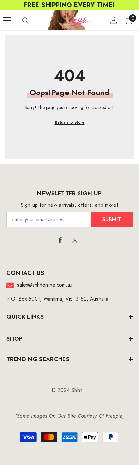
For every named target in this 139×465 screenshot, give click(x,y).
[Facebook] (60, 240)
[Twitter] (75, 240)
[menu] (7, 20)
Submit (111, 219)
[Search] (25, 21)
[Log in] (113, 20)
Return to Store (70, 122)
